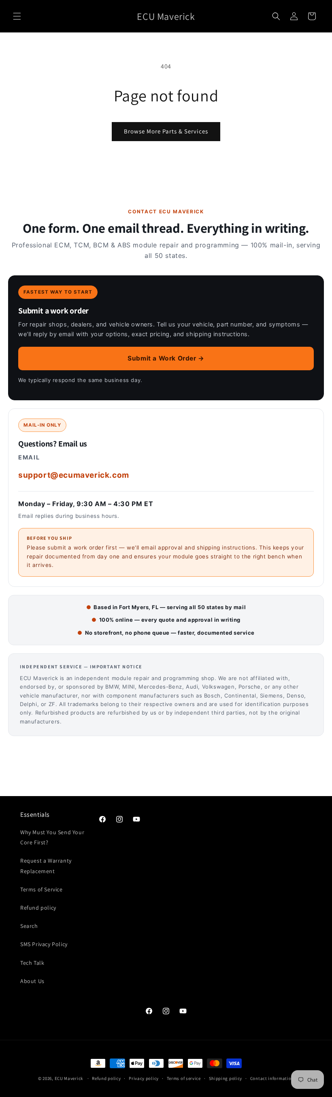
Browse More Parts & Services (166, 131)
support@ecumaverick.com (73, 475)
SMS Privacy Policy (44, 944)
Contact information (272, 1078)
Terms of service (184, 1078)
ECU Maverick (69, 1078)
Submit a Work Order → (166, 358)
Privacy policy (144, 1078)
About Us (32, 981)
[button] (17, 16)
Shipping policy (226, 1078)
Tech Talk (32, 962)
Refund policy (38, 907)
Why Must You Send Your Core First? (52, 837)
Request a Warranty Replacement (46, 865)
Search (29, 926)
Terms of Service (41, 889)
